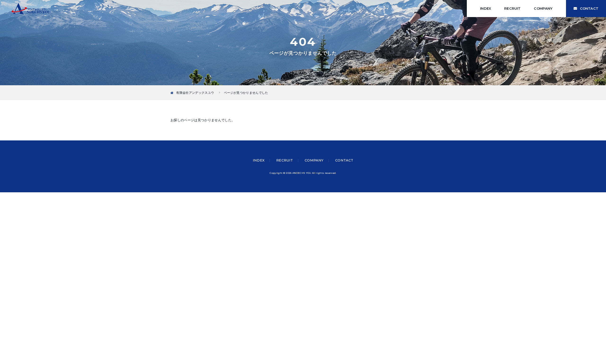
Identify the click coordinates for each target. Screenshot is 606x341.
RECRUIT (512, 8)
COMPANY (543, 8)
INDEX (485, 8)
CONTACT (589, 8)
